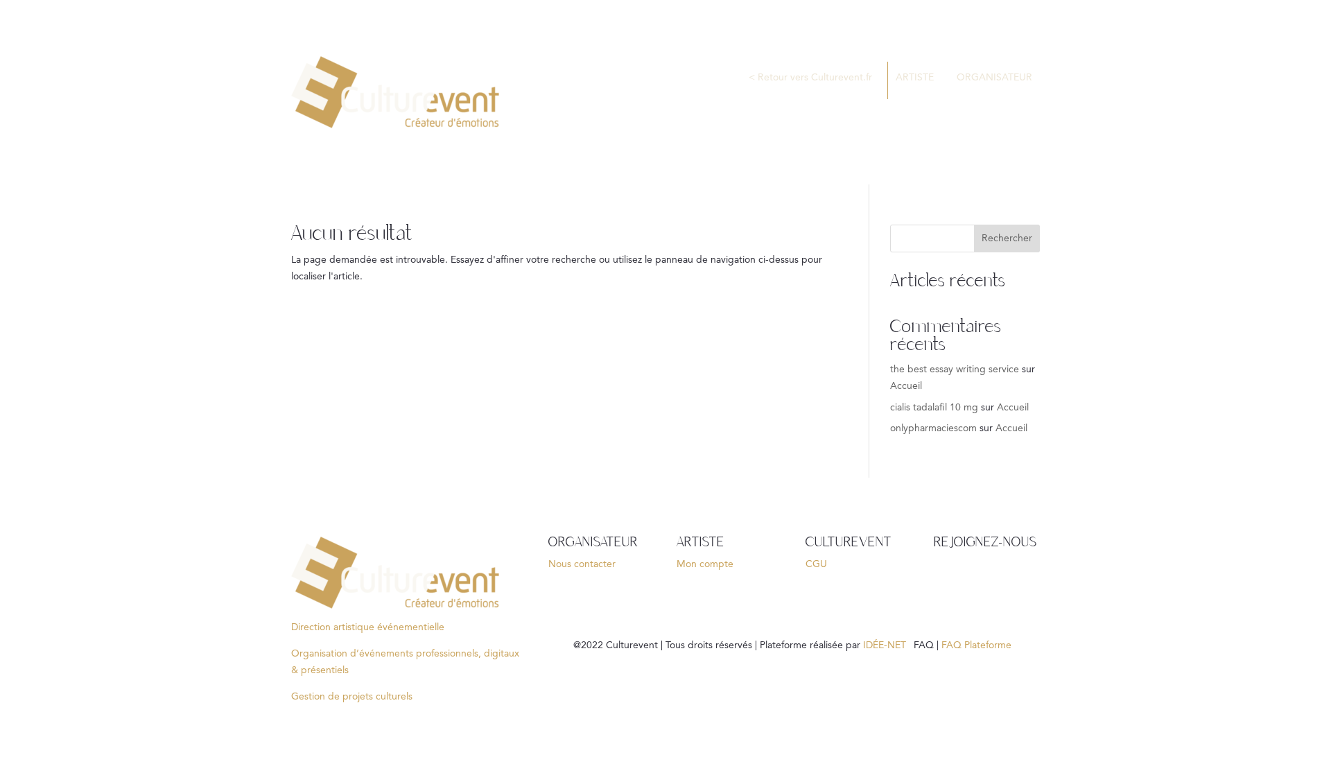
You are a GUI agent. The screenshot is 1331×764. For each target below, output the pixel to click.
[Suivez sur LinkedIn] (973, 579)
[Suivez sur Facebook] (945, 579)
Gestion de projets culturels (351, 697)
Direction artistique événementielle (367, 627)
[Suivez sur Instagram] (1028, 579)
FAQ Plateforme (977, 645)
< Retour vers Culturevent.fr (810, 78)
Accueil (906, 386)
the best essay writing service (954, 369)
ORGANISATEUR (994, 78)
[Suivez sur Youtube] (1000, 579)
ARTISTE (915, 78)
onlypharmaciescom (933, 428)
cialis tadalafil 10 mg (934, 408)
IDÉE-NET (887, 645)
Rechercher (1007, 238)
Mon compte (705, 564)
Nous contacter (582, 564)
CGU (816, 564)
